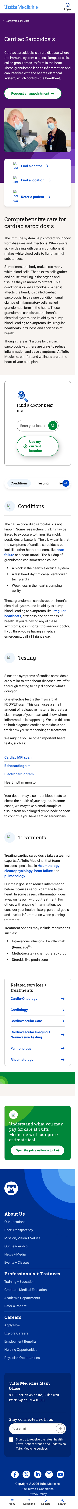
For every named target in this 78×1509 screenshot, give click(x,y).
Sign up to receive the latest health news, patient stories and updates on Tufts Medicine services (41, 1444)
